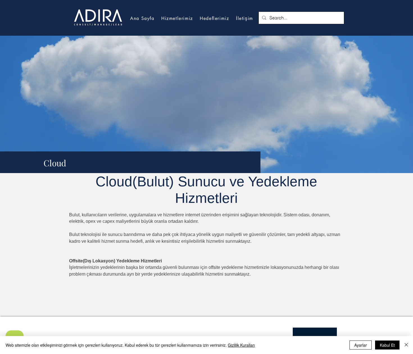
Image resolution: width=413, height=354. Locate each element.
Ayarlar (360, 345)
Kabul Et (387, 345)
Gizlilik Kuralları (241, 345)
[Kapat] (406, 345)
